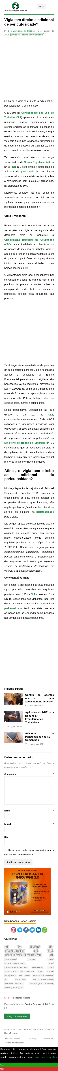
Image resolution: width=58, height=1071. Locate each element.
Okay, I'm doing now (17, 1016)
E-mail (29, 824)
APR (7, 947)
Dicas (50, 951)
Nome (29, 810)
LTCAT (50, 967)
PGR (7, 975)
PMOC (13, 975)
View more (5, 1061)
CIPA (51, 947)
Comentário (29, 774)
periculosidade (30, 171)
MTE (49, 443)
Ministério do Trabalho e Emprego (24, 443)
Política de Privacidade (14, 1043)
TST (22, 988)
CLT (18, 117)
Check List (35, 947)
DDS (36, 951)
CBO (8, 244)
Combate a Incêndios (14, 951)
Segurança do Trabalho (41, 983)
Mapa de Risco (11, 971)
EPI (51, 955)
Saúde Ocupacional (14, 983)
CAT (19, 947)
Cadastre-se (48, 1039)
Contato (31, 1039)
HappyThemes (10, 1033)
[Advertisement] (29, 68)
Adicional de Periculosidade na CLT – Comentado (39, 736)
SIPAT (15, 988)
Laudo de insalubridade (16, 967)
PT (6, 979)
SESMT (8, 988)
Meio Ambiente (27, 971)
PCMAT (40, 971)
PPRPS (27, 975)
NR (14, 167)
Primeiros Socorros (43, 975)
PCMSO (50, 971)
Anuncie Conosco (12, 1039)
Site (6, 837)
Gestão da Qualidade (15, 963)
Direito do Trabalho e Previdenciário (27, 35)
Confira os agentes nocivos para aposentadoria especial (39, 698)
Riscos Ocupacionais (43, 979)
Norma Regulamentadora (39, 162)
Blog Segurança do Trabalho (21, 31)
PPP (20, 975)
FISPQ (50, 959)
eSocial (31, 959)
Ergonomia (10, 959)
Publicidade (20, 979)
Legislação (37, 967)
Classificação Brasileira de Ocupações (29, 239)
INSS (51, 963)
